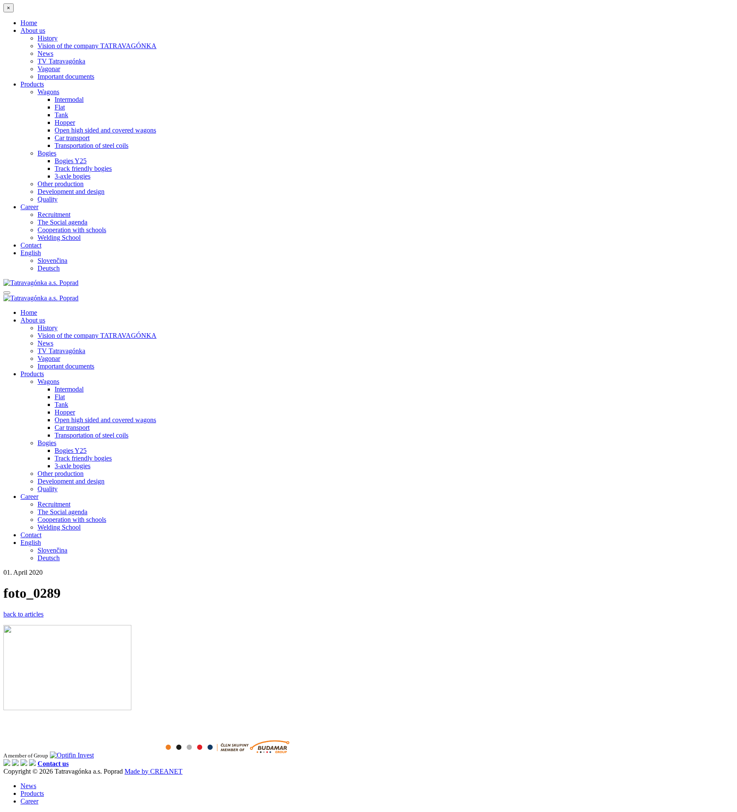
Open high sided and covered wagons (105, 130)
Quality (48, 199)
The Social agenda (62, 222)
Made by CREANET (154, 771)
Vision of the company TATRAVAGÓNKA (97, 45)
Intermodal (69, 99)
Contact (30, 245)
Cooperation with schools (72, 229)
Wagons (48, 91)
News (45, 53)
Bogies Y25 (71, 160)
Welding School (59, 237)
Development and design (71, 191)
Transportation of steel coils (91, 145)
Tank (61, 114)
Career (29, 206)
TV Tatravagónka (61, 61)
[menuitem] (30, 252)
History (48, 38)
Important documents (66, 76)
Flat (60, 107)
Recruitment (54, 214)
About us (32, 30)
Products (32, 84)
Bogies (47, 153)
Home (28, 22)
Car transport (72, 137)
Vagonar (49, 68)
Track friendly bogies (83, 168)
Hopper (65, 122)
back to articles (23, 614)
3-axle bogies (72, 176)
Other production (61, 183)
